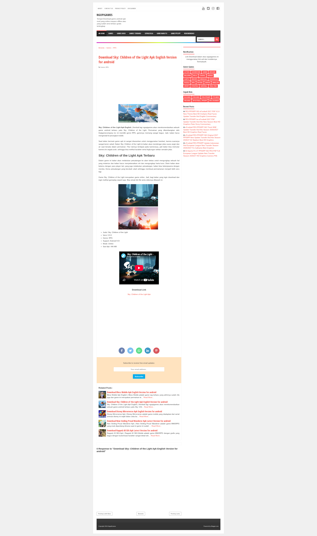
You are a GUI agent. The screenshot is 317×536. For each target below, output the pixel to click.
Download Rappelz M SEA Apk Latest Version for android (132, 430)
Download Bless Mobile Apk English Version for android (131, 392)
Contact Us (108, 8)
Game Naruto (162, 33)
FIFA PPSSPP (206, 97)
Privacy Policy (120, 8)
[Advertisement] (139, 86)
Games (110, 33)
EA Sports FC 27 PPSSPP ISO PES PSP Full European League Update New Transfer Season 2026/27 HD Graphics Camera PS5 (201, 153)
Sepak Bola (149, 33)
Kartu (186, 79)
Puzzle (187, 82)
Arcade (212, 72)
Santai (207, 82)
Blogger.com (215, 526)
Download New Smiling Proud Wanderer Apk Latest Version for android (139, 420)
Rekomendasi (189, 33)
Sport (186, 86)
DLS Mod (187, 97)
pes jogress (214, 100)
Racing (200, 82)
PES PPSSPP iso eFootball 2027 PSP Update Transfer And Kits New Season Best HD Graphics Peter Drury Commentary (201, 121)
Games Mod (121, 33)
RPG (107, 67)
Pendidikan (213, 79)
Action (187, 72)
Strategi (194, 86)
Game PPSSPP (175, 33)
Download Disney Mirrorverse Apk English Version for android (134, 411)
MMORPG (194, 79)
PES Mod (187, 100)
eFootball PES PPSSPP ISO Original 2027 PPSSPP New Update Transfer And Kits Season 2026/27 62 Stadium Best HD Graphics (201, 137)
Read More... (149, 397)
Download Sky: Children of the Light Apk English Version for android (137, 401)
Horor (210, 75)
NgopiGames (104, 15)
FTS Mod (216, 97)
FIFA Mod (196, 97)
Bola (195, 75)
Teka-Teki (213, 86)
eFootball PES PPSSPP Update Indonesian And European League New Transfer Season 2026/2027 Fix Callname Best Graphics (201, 145)
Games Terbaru (135, 33)
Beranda (141, 513)
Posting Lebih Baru (104, 513)
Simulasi (215, 82)
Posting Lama (175, 513)
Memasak (203, 79)
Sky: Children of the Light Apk (139, 294)
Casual (202, 75)
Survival (203, 86)
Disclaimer (132, 8)
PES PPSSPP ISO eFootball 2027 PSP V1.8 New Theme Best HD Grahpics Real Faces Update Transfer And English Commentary (201, 113)
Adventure (196, 72)
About (100, 8)
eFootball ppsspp (200, 100)
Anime (205, 72)
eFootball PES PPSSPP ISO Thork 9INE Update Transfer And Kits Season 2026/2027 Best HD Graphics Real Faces (200, 129)
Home (102, 33)
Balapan (187, 75)
